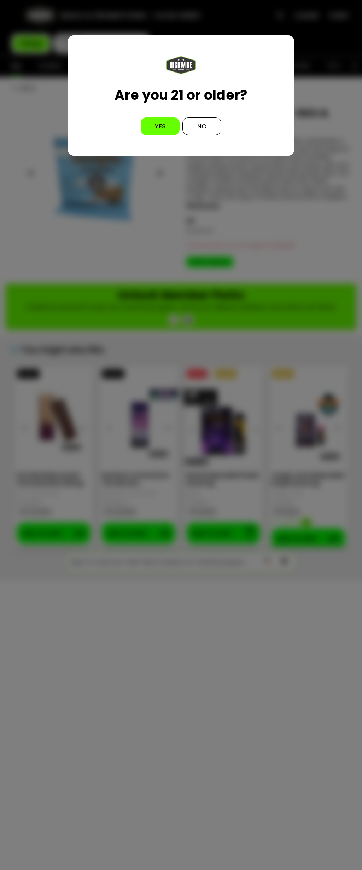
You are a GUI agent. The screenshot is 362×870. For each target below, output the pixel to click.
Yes (160, 126)
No (202, 126)
